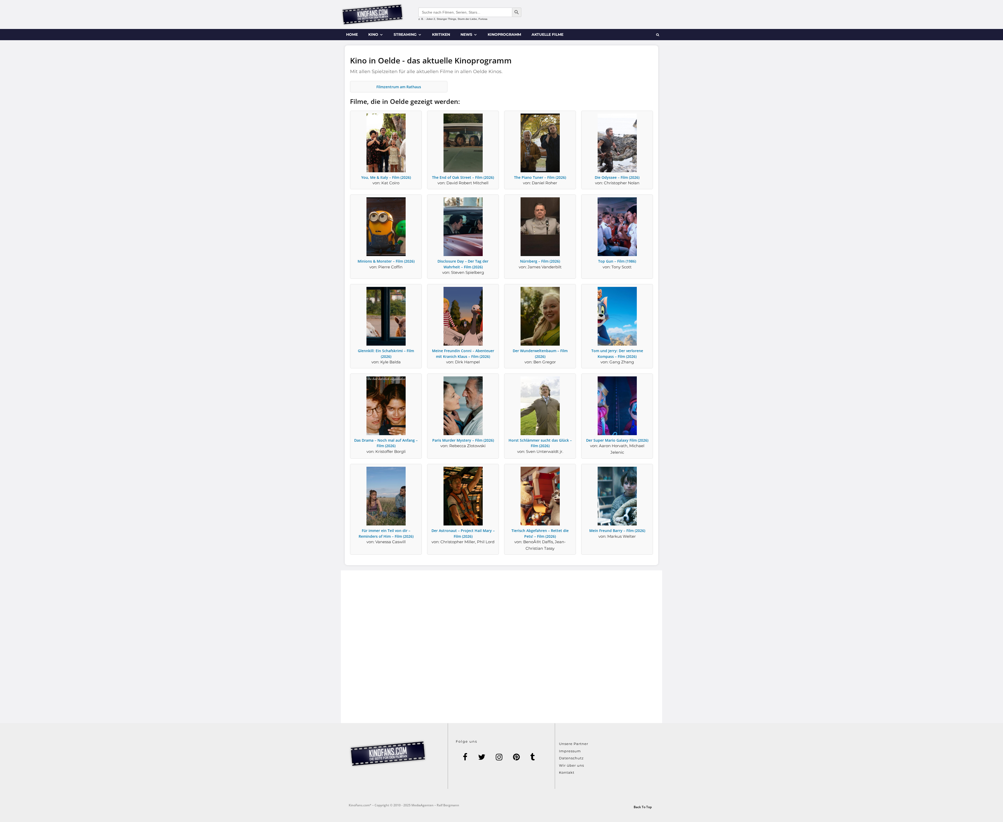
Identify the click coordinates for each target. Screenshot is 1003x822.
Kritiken (441, 34)
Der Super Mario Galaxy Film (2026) (617, 440)
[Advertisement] (501, 646)
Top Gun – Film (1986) (617, 261)
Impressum (570, 751)
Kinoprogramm (504, 34)
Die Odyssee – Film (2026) (617, 177)
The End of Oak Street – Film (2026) (463, 177)
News (466, 34)
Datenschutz (571, 758)
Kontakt (566, 772)
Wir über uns (571, 765)
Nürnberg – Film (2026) (540, 261)
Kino (373, 34)
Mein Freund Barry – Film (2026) (617, 530)
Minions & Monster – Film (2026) (386, 261)
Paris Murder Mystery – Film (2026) (463, 440)
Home (352, 34)
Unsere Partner (573, 744)
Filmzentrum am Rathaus (398, 86)
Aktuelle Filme (547, 34)
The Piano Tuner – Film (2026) (540, 177)
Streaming (405, 34)
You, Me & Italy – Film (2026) (386, 177)
